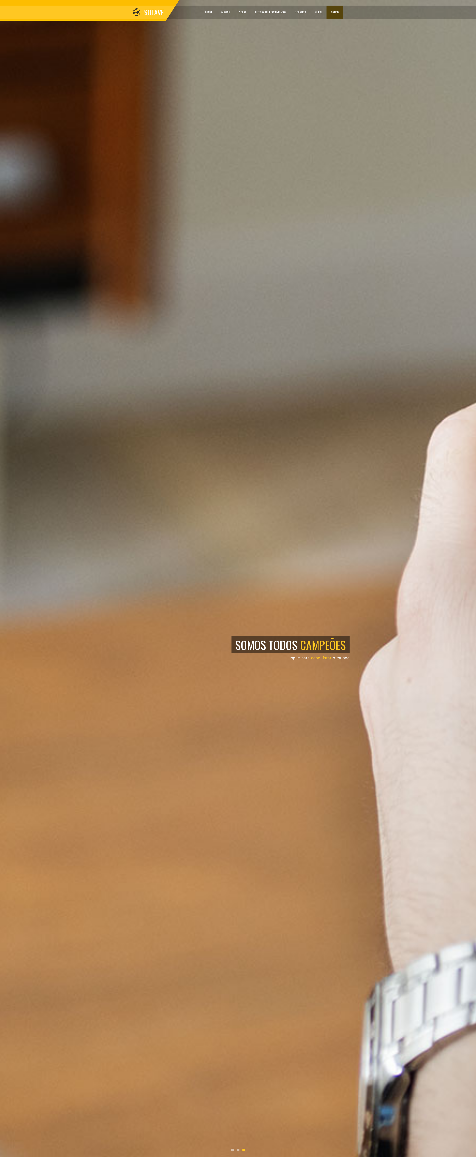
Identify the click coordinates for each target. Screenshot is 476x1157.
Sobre (242, 12)
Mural (318, 12)
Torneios (300, 12)
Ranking (225, 12)
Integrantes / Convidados (270, 12)
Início (208, 12)
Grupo (335, 12)
